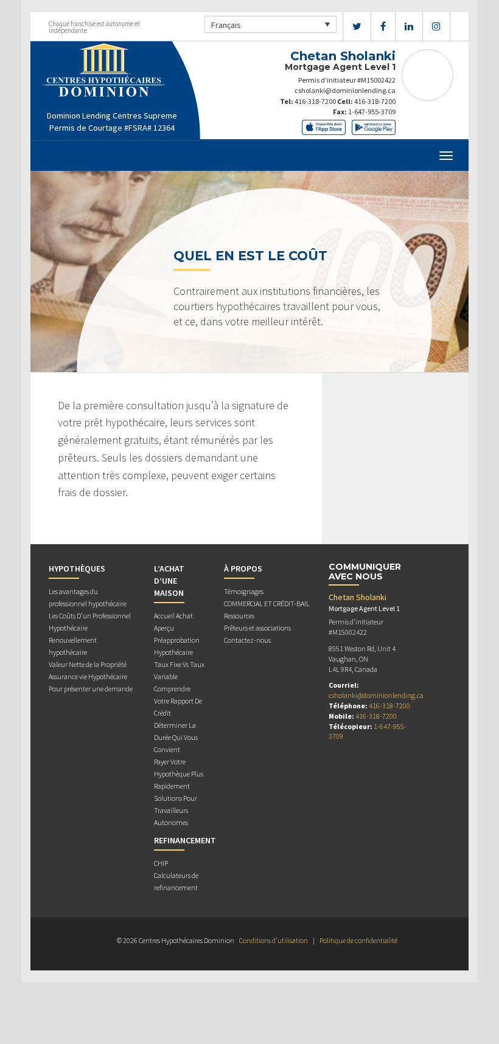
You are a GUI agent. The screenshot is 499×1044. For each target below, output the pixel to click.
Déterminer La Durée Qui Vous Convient (176, 737)
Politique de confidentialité (358, 940)
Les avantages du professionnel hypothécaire (88, 597)
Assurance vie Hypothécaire (88, 676)
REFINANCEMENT (185, 840)
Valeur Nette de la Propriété (88, 664)
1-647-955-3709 (372, 111)
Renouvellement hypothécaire (73, 646)
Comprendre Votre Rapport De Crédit (178, 700)
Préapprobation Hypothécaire (177, 646)
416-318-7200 (315, 101)
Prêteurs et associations (257, 627)
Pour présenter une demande (91, 688)
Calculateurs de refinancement (176, 881)
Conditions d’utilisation (273, 940)
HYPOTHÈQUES (77, 568)
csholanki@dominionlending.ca (345, 90)
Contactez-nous (247, 640)
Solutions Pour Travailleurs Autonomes (175, 810)
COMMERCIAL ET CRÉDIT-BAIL (267, 603)
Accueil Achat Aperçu (173, 621)
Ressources (239, 615)
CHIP (161, 863)
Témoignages (243, 591)
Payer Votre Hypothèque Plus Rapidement (178, 773)
